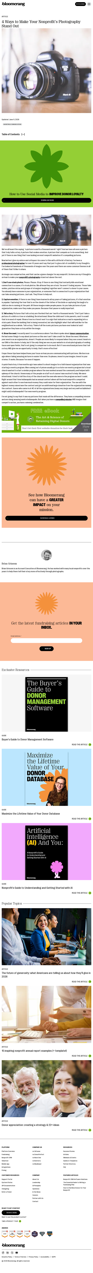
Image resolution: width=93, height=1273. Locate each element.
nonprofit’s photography (29, 277)
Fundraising (6, 1154)
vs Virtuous (36, 1151)
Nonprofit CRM (7, 1158)
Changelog (5, 1189)
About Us (35, 1179)
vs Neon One (36, 1158)
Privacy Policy (33, 1257)
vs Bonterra (36, 1161)
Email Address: (16, 636)
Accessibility (44, 1257)
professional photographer (13, 263)
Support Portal (7, 1179)
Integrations (6, 1167)
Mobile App (5, 1164)
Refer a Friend (6, 1192)
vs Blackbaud (36, 1164)
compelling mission (63, 399)
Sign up (48, 649)
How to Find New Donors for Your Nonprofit (74, 1189)
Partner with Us (37, 1198)
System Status (7, 1182)
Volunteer (5, 1161)
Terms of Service (20, 1257)
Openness (35, 1189)
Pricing (4, 1170)
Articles (66, 1154)
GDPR (54, 1257)
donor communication (79, 333)
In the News (36, 1192)
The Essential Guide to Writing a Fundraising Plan (74, 1184)
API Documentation (8, 1186)
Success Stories (69, 1151)
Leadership (36, 1182)
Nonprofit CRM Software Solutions (75, 1179)
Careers (35, 1195)
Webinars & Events (69, 1158)
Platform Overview (8, 1151)
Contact (35, 1201)
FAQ (64, 1167)
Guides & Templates (70, 1161)
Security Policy (7, 1257)
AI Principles (36, 1186)
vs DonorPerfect (38, 1154)
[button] (88, 4)
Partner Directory (69, 1164)
